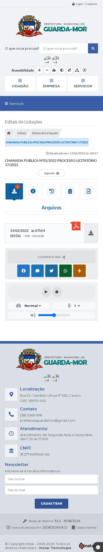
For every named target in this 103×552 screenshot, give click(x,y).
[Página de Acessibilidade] (84, 70)
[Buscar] (93, 48)
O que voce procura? (22, 48)
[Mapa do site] (77, 70)
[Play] (46, 292)
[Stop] (57, 292)
